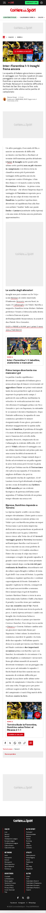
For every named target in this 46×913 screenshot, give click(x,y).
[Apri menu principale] (4, 2)
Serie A (19, 37)
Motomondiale (31, 834)
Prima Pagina (30, 858)
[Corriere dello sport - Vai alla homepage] (23, 10)
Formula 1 (29, 832)
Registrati (29, 869)
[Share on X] (10, 743)
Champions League (11, 839)
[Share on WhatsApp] (15, 743)
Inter (9, 162)
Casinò (28, 890)
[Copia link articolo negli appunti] (24, 743)
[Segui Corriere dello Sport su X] (23, 897)
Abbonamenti (30, 855)
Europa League (10, 841)
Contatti (7, 876)
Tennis (28, 839)
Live (12, 3)
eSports (28, 845)
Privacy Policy (9, 888)
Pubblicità (29, 862)
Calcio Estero (9, 845)
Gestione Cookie (10, 883)
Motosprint (8, 862)
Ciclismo (29, 848)
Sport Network (9, 866)
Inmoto (7, 860)
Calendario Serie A (27, 17)
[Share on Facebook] (5, 743)
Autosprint (8, 858)
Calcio (40, 17)
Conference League (11, 843)
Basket (28, 836)
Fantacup (8, 869)
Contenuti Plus (9, 17)
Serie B (7, 836)
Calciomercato (10, 848)
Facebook (13, 903)
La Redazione (9, 879)
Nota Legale (9, 881)
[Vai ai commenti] (30, 743)
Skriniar (14, 298)
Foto (27, 879)
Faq (6, 892)
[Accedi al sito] (41, 2)
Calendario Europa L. (33, 885)
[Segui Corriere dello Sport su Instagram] (28, 897)
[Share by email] (19, 743)
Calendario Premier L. (33, 888)
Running (29, 841)
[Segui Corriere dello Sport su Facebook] (18, 897)
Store (28, 860)
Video (28, 876)
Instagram (21, 903)
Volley (28, 843)
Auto (6, 855)
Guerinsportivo (10, 864)
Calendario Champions (34, 883)
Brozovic (20, 301)
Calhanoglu (18, 305)
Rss (27, 864)
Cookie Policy (9, 885)
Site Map (29, 866)
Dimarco (11, 626)
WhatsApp (32, 903)
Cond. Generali (10, 890)
